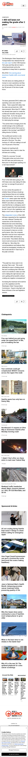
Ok (26, 727)
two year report (7, 63)
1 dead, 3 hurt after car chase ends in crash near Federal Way (13, 459)
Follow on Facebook (14, 725)
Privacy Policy (7, 742)
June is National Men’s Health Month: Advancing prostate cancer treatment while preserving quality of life (12, 587)
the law (6, 198)
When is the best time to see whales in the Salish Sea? (12, 641)
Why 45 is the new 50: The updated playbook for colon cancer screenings (11, 665)
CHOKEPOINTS (5, 17)
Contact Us (14, 723)
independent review (11, 215)
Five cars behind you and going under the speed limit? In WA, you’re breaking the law (13, 340)
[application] (14, 172)
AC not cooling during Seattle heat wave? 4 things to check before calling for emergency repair (12, 532)
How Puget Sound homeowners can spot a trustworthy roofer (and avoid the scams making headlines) (13, 559)
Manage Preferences (14, 750)
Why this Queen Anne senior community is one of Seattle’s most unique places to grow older (12, 615)
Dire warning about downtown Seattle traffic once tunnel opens (13, 75)
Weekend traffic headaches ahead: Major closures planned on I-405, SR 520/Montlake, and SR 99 (13, 489)
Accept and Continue (14, 754)
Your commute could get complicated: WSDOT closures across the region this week (12, 371)
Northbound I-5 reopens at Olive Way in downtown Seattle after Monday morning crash (13, 430)
